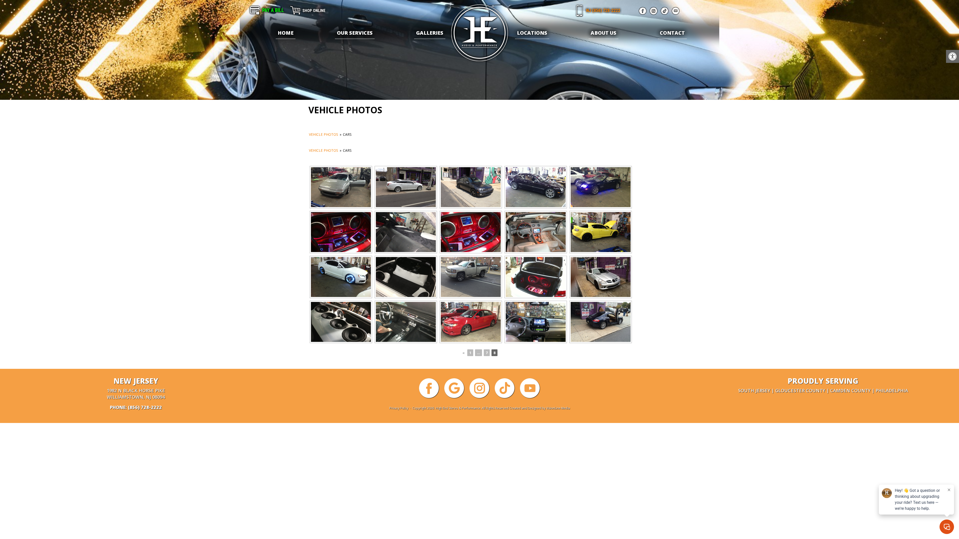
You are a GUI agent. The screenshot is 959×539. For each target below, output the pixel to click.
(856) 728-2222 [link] (145, 407)
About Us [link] (603, 32)
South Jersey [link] (754, 391)
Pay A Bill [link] (273, 10)
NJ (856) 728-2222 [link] (603, 10)
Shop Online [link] (313, 10)
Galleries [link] (429, 32)
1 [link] (470, 352)
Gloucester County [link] (800, 391)
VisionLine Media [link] (558, 408)
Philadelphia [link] (892, 391)
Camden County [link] (850, 391)
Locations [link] (532, 32)
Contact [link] (672, 32)
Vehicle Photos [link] (323, 134)
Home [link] (285, 32)
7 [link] (487, 352)
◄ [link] (463, 352)
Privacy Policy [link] (398, 408)
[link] (952, 56)
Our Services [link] (355, 32)
